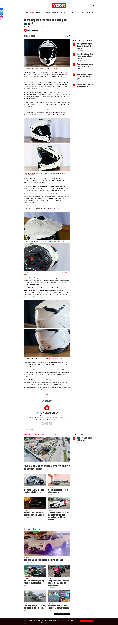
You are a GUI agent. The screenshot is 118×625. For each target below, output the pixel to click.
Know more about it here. (52, 622)
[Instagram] (33, 36)
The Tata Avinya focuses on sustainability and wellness (34, 513)
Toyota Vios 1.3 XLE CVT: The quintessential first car (34, 491)
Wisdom (70, 12)
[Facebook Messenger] (31, 36)
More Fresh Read (62, 613)
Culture (55, 12)
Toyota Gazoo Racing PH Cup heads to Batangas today (34, 581)
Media (83, 12)
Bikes (32, 12)
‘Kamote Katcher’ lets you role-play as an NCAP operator (58, 606)
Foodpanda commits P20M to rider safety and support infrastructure (58, 583)
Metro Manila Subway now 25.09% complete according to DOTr (47, 467)
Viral (76, 12)
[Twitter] (1, 11)
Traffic (62, 12)
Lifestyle (31, 17)
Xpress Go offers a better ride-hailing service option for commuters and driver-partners (59, 516)
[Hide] (0, 19)
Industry (39, 12)
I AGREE (86, 620)
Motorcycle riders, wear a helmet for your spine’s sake (85, 66)
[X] (28, 36)
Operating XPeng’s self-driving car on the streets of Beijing (35, 606)
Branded (90, 12)
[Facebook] (25, 36)
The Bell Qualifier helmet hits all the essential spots (84, 76)
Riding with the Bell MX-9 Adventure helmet (85, 85)
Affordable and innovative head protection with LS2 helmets (85, 56)
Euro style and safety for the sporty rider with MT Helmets (84, 46)
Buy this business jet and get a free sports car (58, 491)
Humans (47, 12)
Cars (26, 12)
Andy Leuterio (32, 30)
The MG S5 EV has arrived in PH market (84, 439)
